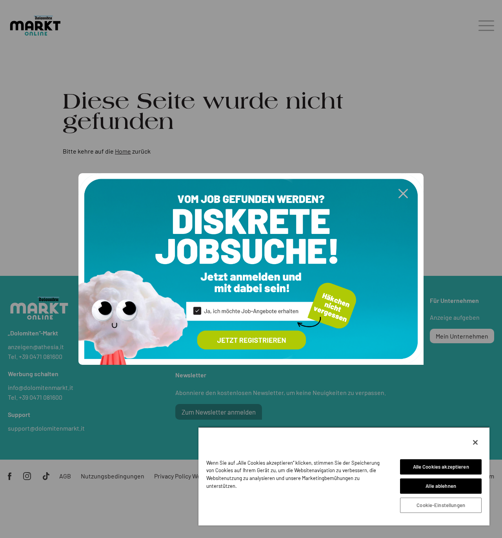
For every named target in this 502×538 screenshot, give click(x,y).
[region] (343, 476)
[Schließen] (475, 442)
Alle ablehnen (441, 486)
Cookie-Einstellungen (441, 505)
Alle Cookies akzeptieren (441, 467)
